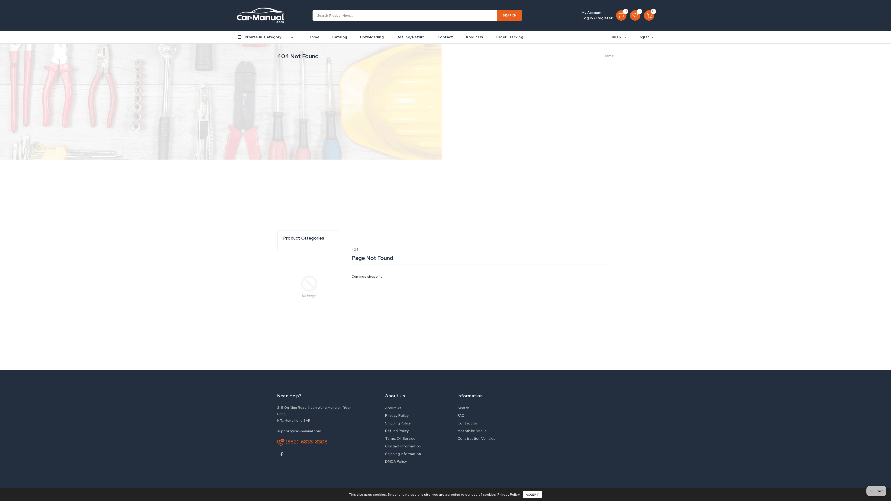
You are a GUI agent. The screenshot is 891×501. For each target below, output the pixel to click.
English (643, 37)
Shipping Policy (398, 423)
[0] (621, 15)
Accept (532, 495)
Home (609, 56)
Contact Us (467, 423)
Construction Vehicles (477, 438)
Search (463, 408)
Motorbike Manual (472, 431)
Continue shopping (367, 276)
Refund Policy (397, 431)
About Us (393, 408)
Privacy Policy (397, 415)
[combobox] (417, 15)
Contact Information (403, 446)
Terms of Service (400, 438)
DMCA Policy (396, 461)
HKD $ (616, 37)
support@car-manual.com (299, 431)
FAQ (461, 415)
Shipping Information (403, 454)
